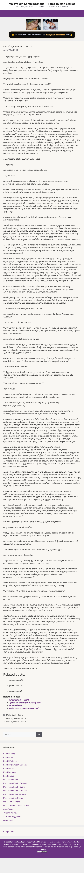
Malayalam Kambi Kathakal (15, 791)
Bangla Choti (8, 832)
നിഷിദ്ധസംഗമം (10, 813)
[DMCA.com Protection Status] (42, 852)
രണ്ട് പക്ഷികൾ (15, 705)
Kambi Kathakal (10, 761)
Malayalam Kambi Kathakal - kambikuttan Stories (42, 3)
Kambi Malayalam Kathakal (15, 765)
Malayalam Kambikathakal (14, 794)
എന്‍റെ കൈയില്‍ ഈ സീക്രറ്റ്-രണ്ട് (24, 703)
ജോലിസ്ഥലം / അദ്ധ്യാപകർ (16, 805)
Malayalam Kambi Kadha (14, 787)
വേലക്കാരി (7, 820)
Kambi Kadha (9, 754)
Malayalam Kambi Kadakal (15, 783)
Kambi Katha (9, 757)
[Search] (39, 734)
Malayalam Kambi (11, 780)
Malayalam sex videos (55, 35)
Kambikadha (8, 768)
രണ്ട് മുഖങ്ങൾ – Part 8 (16, 722)
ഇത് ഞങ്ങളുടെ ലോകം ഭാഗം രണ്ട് (23, 708)
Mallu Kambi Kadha (14, 715)
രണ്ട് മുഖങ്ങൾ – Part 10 (19, 700)
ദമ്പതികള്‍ (7, 809)
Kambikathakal (9, 772)
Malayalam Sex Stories (13, 798)
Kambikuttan (8, 776)
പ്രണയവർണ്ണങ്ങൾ (11, 816)
